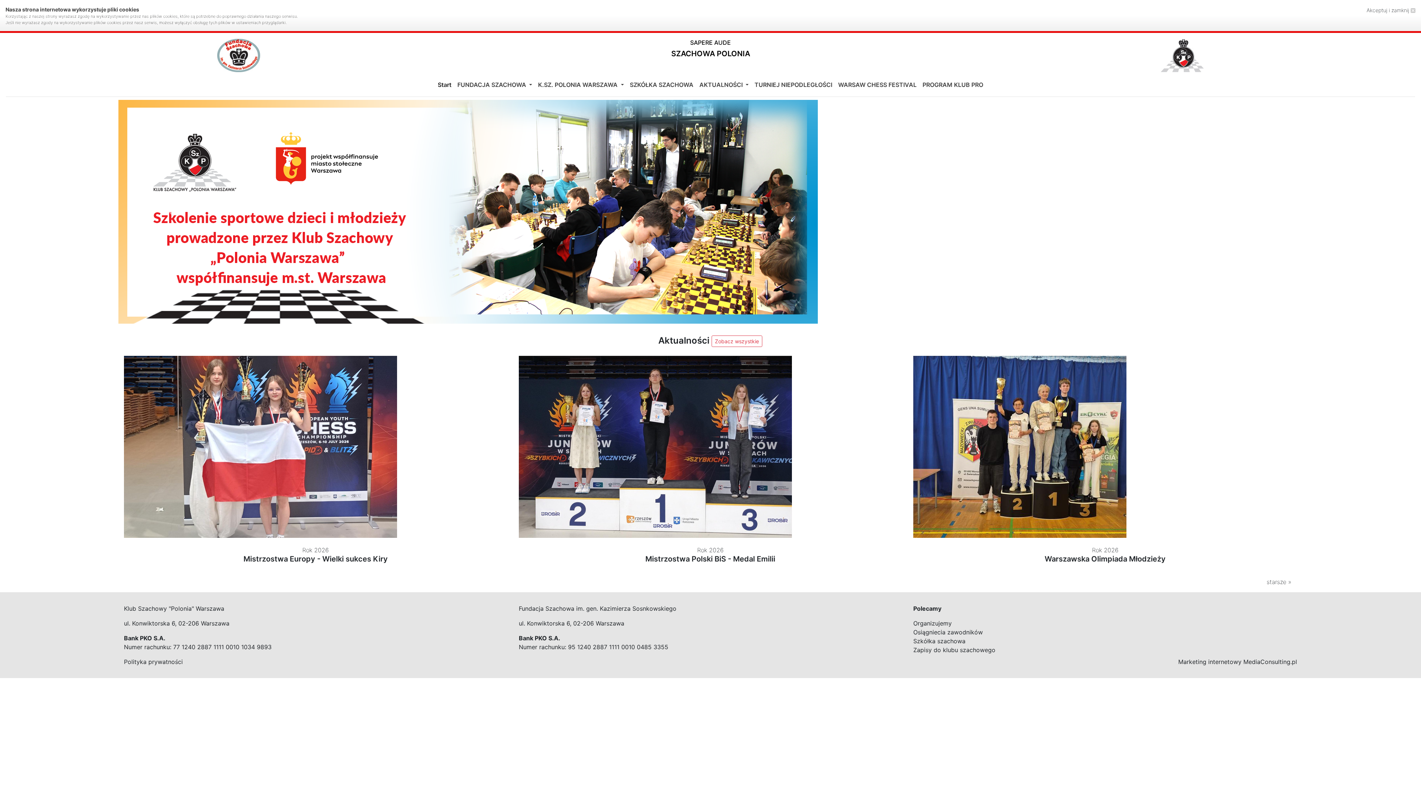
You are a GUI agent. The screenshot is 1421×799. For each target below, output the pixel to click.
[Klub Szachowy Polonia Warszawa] (1182, 55)
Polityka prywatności (153, 661)
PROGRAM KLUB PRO (953, 84)
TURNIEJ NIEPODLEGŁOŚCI (793, 84)
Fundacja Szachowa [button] (492, 84)
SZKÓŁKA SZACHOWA (661, 84)
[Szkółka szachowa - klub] (468, 212)
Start (444, 84)
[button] (710, 50)
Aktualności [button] (721, 84)
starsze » (1279, 582)
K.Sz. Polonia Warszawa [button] (578, 84)
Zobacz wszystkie (737, 341)
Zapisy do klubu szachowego (954, 650)
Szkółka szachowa (939, 641)
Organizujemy (932, 623)
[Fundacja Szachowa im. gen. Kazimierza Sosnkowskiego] (238, 55)
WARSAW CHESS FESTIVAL (877, 84)
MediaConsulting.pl (1270, 661)
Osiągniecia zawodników (948, 632)
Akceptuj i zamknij (1389, 10)
